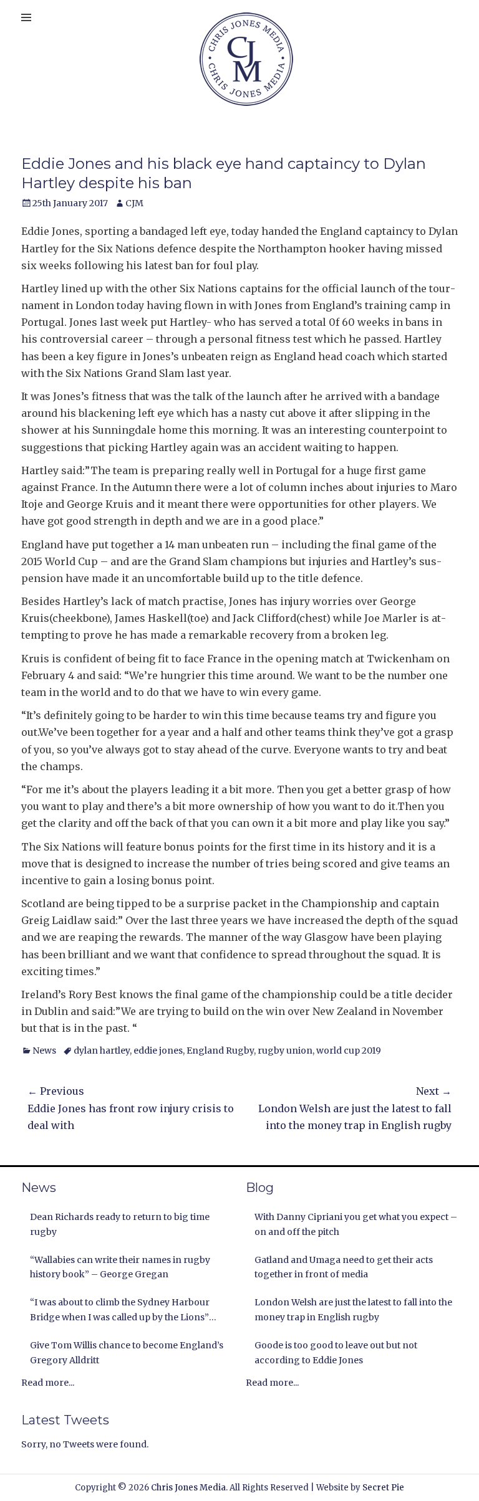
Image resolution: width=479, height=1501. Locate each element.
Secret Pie (383, 1487)
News (44, 1050)
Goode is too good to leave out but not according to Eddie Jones (335, 1353)
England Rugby (220, 1050)
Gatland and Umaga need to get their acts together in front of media (343, 1267)
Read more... (47, 1382)
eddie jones (158, 1050)
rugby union (285, 1050)
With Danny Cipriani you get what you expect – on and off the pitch (355, 1224)
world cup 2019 (348, 1050)
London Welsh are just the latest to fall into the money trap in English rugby (353, 1310)
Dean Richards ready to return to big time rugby (120, 1224)
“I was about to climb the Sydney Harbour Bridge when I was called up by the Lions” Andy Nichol (120, 1311)
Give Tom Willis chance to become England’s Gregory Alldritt (126, 1353)
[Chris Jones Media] (246, 59)
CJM (134, 203)
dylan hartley (102, 1050)
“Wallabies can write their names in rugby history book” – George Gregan (120, 1267)
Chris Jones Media (188, 1487)
